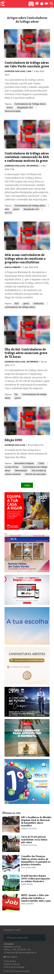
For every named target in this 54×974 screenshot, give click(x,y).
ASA (7, 209)
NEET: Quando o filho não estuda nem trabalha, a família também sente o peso (36, 898)
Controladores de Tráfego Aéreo (30, 104)
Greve (10, 107)
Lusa (28, 71)
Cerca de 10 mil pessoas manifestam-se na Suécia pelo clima (34, 839)
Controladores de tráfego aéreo (30, 205)
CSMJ (41, 463)
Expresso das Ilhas (15, 71)
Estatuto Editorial (12, 964)
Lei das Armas (11, 467)
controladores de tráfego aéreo (20, 307)
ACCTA (8, 213)
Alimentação (20, 470)
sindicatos (38, 303)
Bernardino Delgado (24, 463)
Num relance (12, 957)
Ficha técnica (10, 961)
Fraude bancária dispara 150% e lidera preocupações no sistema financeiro (35, 878)
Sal (16, 394)
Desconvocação (12, 111)
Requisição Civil (25, 107)
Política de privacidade (14, 967)
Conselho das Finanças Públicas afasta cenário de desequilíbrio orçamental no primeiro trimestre (36, 860)
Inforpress (32, 166)
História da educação (35, 474)
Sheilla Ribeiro (13, 267)
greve (16, 209)
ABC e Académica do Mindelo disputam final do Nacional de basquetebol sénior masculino (36, 821)
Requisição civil (31, 209)
